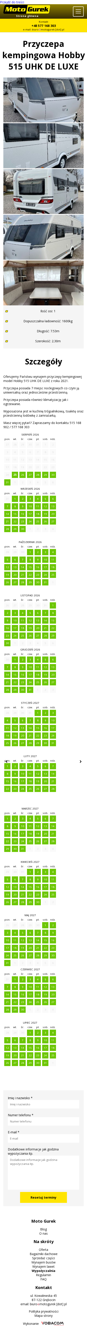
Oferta (43, 1249)
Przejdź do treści (12, 2)
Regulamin (43, 1275)
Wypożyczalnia (43, 1271)
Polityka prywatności (43, 1311)
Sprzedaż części (43, 1258)
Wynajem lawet (43, 1266)
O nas (43, 1233)
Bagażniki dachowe (44, 1254)
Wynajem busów (43, 1262)
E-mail (13, 1132)
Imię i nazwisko (20, 1098)
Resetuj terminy (43, 1197)
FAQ (43, 1279)
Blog (43, 1229)
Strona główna (27, 16)
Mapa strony (43, 1315)
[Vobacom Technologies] (52, 1324)
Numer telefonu (20, 1115)
